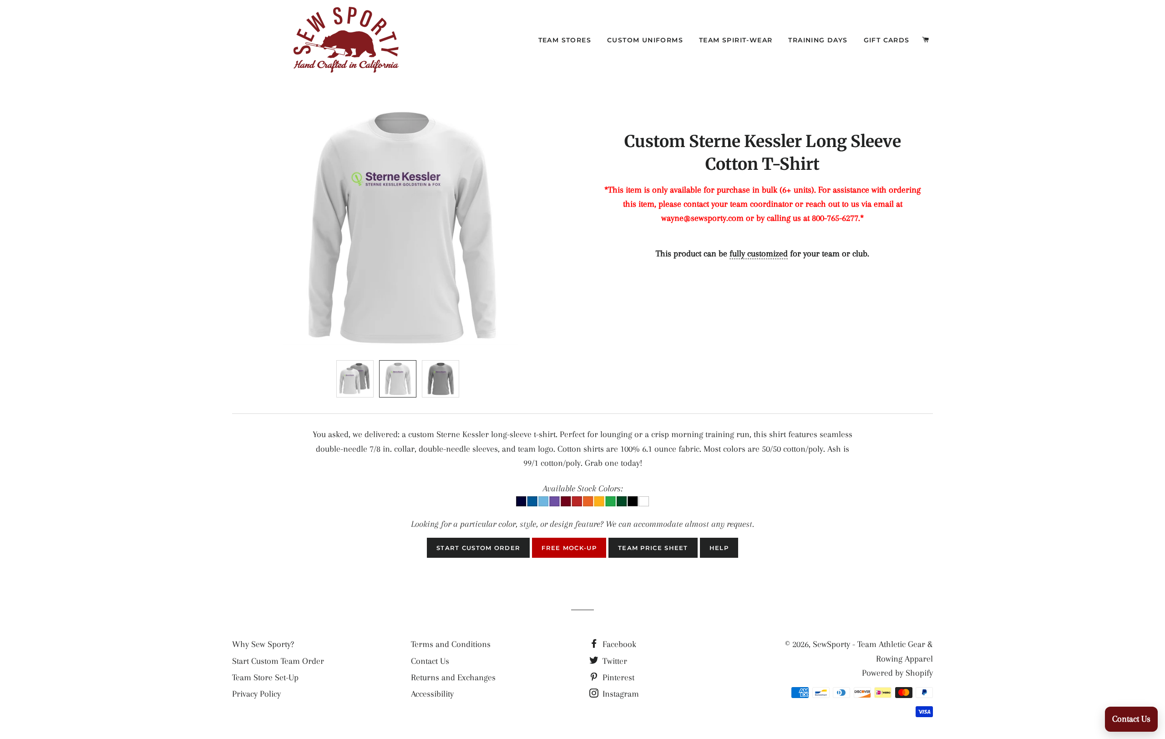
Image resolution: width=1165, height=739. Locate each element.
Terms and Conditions (451, 644)
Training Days (817, 40)
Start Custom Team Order (278, 661)
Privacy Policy (256, 694)
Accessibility (432, 694)
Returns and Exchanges (453, 678)
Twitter (613, 661)
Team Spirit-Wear (735, 40)
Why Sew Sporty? (263, 644)
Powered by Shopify (897, 673)
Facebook (618, 644)
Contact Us (430, 661)
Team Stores (564, 40)
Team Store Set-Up (265, 678)
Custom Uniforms (645, 40)
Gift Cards (887, 40)
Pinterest (617, 678)
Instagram (619, 694)
